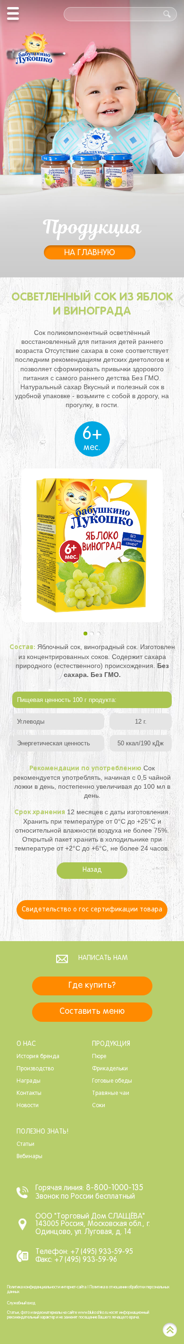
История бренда (38, 1057)
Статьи (25, 1144)
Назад (92, 870)
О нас (26, 1044)
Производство (35, 1069)
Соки (98, 1106)
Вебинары (29, 1157)
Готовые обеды (112, 1081)
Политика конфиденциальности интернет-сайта (46, 1287)
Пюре (99, 1057)
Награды (29, 1081)
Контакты (29, 1093)
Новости (28, 1106)
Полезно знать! (42, 1132)
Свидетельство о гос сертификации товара (92, 910)
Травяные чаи (110, 1093)
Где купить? (92, 986)
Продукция (111, 1044)
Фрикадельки (110, 1069)
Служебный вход (21, 1303)
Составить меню (92, 1012)
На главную (89, 253)
